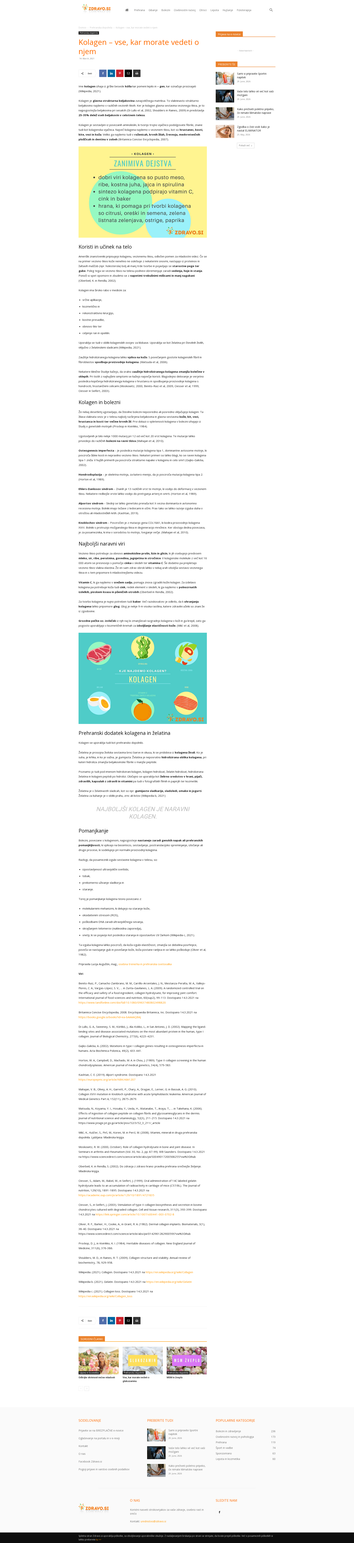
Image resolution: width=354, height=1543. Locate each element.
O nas (82, 1453)
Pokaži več (244, 145)
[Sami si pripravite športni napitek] (225, 78)
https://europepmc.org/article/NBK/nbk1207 (107, 1079)
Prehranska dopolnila (101, 27)
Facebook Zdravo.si (90, 1461)
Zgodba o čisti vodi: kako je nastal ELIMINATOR (253, 128)
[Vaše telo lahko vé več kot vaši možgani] (225, 96)
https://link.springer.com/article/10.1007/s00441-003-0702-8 (135, 1214)
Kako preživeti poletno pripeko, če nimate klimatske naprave (255, 111)
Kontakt (83, 1446)
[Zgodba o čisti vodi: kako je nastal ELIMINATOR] (225, 131)
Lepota (214, 10)
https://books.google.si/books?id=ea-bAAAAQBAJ (110, 1017)
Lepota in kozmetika (89, 1372)
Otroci (203, 10)
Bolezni (165, 10)
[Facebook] (103, 73)
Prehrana (139, 10)
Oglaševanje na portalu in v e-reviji (99, 1438)
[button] (271, 10)
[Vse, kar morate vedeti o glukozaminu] (143, 1360)
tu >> (98, 1539)
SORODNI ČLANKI (92, 1339)
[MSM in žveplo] (187, 1360)
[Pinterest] (120, 73)
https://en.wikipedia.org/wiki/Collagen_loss (105, 1296)
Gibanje (153, 10)
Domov (82, 27)
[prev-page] (81, 1388)
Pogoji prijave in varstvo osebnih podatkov (104, 1469)
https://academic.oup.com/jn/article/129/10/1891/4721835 (116, 1195)
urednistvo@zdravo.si (153, 1521)
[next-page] (86, 1388)
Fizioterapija (244, 10)
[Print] (136, 73)
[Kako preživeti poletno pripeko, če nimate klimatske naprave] (225, 113)
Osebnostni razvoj (185, 10)
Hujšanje (228, 10)
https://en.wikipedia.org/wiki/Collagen (169, 1272)
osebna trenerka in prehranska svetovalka (145, 964)
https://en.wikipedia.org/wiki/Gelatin (169, 1282)
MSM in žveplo (175, 1377)
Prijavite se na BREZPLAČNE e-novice (101, 1430)
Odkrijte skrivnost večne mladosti (97, 1377)
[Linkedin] (111, 73)
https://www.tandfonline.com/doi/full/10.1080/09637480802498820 (122, 1002)
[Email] (128, 73)
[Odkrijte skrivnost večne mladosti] (99, 1360)
